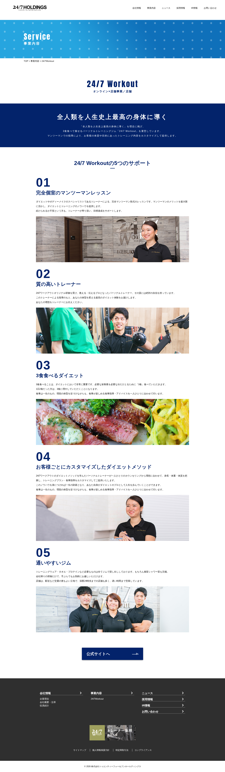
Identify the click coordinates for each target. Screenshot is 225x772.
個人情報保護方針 (100, 750)
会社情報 (136, 8)
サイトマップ (79, 750)
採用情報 (180, 8)
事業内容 (151, 8)
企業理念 (44, 698)
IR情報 (194, 8)
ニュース (166, 8)
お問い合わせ (210, 8)
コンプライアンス (143, 750)
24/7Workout (97, 698)
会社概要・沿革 (48, 702)
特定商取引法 (122, 750)
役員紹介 (44, 705)
